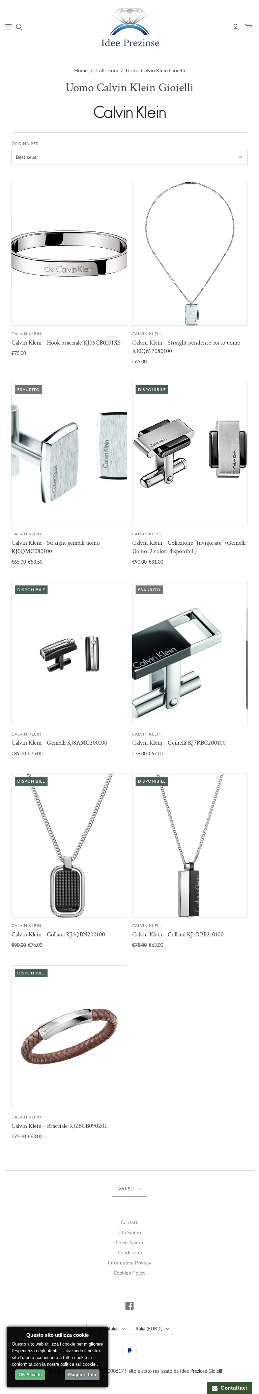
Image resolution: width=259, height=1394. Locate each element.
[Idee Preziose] (129, 27)
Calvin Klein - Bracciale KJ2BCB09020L (59, 1126)
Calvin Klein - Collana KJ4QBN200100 (58, 934)
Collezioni (106, 70)
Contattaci (232, 1388)
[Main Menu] (8, 27)
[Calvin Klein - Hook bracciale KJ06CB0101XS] (69, 254)
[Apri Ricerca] (19, 27)
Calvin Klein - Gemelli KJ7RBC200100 (179, 743)
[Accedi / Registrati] (235, 27)
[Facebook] (129, 1306)
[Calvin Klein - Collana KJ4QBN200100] (69, 846)
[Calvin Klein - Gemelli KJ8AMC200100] (69, 654)
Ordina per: (25, 143)
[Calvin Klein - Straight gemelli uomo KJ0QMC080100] (69, 454)
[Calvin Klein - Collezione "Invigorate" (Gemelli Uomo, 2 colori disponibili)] (190, 454)
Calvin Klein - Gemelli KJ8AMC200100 (59, 743)
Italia (149, 1328)
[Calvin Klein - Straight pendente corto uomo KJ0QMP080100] (190, 254)
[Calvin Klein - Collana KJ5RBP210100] (190, 846)
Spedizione (129, 1252)
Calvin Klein (26, 333)
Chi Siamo (129, 1232)
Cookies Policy (130, 1273)
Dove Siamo (129, 1242)
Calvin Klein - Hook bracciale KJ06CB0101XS (66, 343)
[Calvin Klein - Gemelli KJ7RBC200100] (190, 654)
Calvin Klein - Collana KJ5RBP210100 (178, 934)
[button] (129, 1189)
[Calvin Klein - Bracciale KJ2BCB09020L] (69, 1037)
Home (81, 70)
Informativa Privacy (129, 1262)
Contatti (129, 1222)
